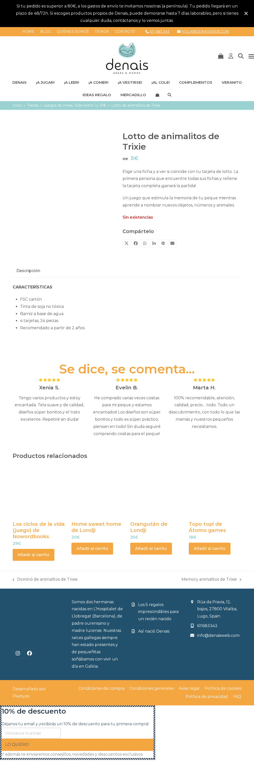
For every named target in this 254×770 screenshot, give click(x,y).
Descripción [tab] (28, 270)
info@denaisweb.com (218, 635)
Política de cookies (223, 688)
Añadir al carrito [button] (33, 554)
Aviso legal (189, 688)
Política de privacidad (207, 696)
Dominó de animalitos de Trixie (45, 580)
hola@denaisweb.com (205, 31)
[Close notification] (246, 13)
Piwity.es (21, 696)
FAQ (237, 696)
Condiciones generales (151, 688)
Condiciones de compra (101, 688)
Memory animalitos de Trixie (209, 580)
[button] (220, 56)
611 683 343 (159, 31)
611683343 (207, 625)
